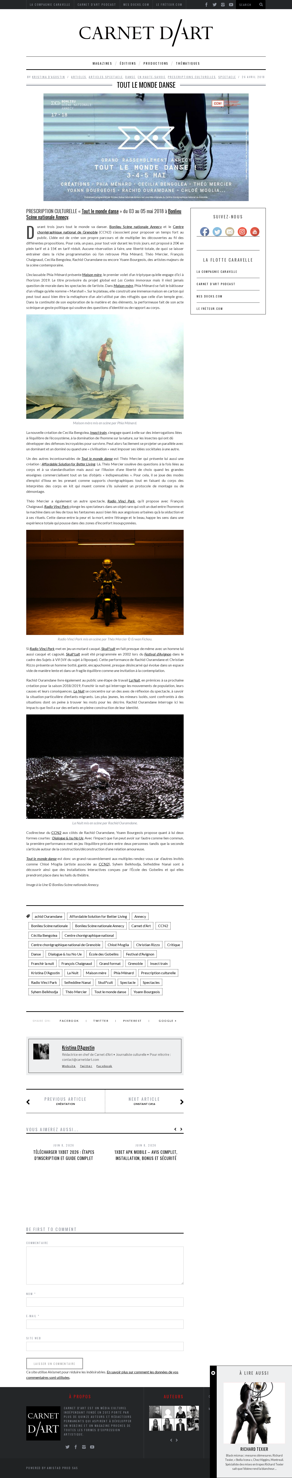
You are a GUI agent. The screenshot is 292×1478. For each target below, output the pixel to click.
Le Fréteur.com (210, 308)
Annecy (140, 916)
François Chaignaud (76, 963)
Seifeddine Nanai (77, 982)
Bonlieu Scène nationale (49, 925)
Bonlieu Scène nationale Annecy (135, 226)
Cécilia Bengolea (44, 935)
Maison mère (96, 973)
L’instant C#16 (144, 1101)
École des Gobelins (104, 954)
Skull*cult (105, 982)
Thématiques (188, 63)
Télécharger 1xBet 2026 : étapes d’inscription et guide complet (63, 1155)
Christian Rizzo (148, 944)
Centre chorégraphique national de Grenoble (65, 944)
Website (69, 1065)
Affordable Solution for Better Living (98, 916)
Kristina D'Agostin (48, 77)
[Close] (213, 1373)
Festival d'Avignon (140, 954)
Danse (130, 77)
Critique (173, 944)
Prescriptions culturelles (192, 77)
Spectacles (151, 982)
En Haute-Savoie (151, 77)
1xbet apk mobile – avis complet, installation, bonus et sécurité (146, 1155)
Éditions (128, 63)
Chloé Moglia (118, 944)
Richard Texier (254, 1449)
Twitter (101, 1020)
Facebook (69, 1020)
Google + (168, 1020)
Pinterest (132, 1020)
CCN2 (56, 832)
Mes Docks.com (209, 296)
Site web (33, 1338)
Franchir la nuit (42, 963)
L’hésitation (65, 1101)
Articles (78, 77)
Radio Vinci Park (44, 982)
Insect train (159, 963)
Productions (155, 63)
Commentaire (37, 1243)
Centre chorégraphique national (89, 935)
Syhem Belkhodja (44, 992)
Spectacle (227, 77)
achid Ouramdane (48, 916)
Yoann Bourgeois (146, 992)
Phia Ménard (124, 973)
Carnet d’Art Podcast (216, 284)
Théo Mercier (76, 992)
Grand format (110, 963)
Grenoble (135, 963)
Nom (31, 1294)
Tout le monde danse (100, 211)
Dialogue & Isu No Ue (65, 954)
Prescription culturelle (158, 973)
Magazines (102, 63)
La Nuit (72, 973)
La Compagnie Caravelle (217, 271)
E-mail (32, 1316)
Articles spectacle (106, 77)
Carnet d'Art (141, 925)
